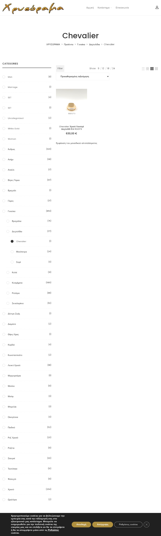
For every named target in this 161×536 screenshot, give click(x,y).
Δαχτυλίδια (17, 231)
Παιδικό (11, 427)
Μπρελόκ (12, 406)
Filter (60, 68)
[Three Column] (151, 69)
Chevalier (21, 241)
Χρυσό (11, 489)
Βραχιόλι (12, 190)
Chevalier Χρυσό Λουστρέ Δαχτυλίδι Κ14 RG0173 (71, 128)
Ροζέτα (11, 448)
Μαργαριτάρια (14, 375)
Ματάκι (11, 386)
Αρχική (90, 7)
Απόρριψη (102, 524)
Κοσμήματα (17, 282)
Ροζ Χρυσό (13, 437)
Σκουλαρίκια (17, 303)
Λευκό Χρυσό (14, 365)
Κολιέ (14, 272)
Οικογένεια (13, 417)
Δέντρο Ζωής (14, 313)
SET (9, 97)
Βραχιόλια (16, 221)
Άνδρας (11, 149)
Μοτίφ (10, 396)
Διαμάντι (12, 324)
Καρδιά (11, 344)
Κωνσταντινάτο (15, 355)
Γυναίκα (11, 211)
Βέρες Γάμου (14, 180)
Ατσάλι (11, 169)
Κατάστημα (104, 7)
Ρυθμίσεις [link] (53, 530)
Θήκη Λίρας (13, 334)
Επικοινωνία (122, 7)
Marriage (12, 87)
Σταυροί (11, 458)
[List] (143, 69)
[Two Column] (147, 69)
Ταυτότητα (12, 468)
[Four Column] (156, 69)
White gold (13, 128)
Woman (12, 138)
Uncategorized (15, 118)
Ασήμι (10, 159)
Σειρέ (18, 262)
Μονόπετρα (21, 251)
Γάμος (11, 200)
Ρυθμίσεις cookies (128, 524)
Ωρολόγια (12, 499)
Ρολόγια (16, 293)
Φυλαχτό (12, 479)
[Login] (157, 8)
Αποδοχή (81, 524)
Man (10, 76)
